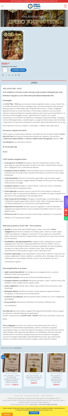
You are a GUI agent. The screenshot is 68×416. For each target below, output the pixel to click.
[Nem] (66, 411)
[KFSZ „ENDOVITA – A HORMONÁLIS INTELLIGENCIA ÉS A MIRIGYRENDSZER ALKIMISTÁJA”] (56, 362)
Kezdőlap (15, 20)
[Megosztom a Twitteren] (9, 75)
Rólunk (17, 395)
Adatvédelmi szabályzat (31, 395)
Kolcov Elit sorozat (49, 20)
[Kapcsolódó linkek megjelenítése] (23, 88)
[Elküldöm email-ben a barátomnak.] (12, 75)
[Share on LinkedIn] (18, 75)
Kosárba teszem (18, 70)
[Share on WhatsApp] (3, 75)
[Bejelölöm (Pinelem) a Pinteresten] (15, 75)
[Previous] (1, 370)
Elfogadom (34, 412)
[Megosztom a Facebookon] (6, 75)
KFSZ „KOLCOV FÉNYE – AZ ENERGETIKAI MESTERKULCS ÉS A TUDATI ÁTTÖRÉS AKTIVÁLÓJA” (34, 378)
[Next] (66, 370)
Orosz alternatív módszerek (30, 20)
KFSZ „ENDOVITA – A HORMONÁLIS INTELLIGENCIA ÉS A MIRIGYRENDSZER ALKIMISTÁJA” (56, 379)
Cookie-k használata (47, 395)
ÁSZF (21, 395)
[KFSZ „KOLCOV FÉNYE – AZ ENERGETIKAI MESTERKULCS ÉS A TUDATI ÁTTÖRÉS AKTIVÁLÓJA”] (34, 362)
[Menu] (2, 6)
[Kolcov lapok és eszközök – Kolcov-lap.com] (34, 6)
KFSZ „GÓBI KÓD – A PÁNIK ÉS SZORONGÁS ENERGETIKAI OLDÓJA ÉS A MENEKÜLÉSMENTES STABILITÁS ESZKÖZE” (12, 379)
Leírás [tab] (34, 83)
